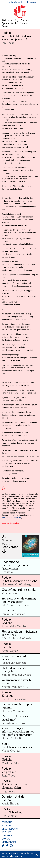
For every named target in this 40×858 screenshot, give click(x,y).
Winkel (14, 23)
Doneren (7, 835)
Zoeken (5, 25)
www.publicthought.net (11, 517)
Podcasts (24, 20)
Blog (16, 20)
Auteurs (6, 825)
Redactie (7, 822)
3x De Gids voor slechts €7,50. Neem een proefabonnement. (18, 854)
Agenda (5, 23)
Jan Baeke (8, 43)
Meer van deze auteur (10, 523)
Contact (7, 838)
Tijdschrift (7, 20)
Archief (6, 832)
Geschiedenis (10, 828)
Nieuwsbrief (9, 842)
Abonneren (25, 23)
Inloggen (32, 2)
